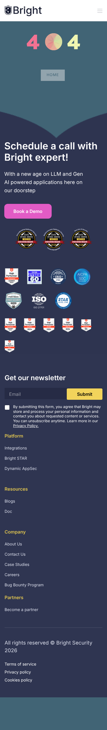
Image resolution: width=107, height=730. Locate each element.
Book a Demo (28, 211)
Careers (12, 574)
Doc (8, 511)
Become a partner (21, 609)
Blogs (10, 501)
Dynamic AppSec (21, 468)
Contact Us (15, 554)
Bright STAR (16, 458)
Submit (84, 394)
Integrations (16, 448)
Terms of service (20, 664)
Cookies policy (18, 680)
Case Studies (17, 564)
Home (53, 75)
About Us (13, 544)
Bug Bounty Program (24, 585)
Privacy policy (18, 672)
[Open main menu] (99, 11)
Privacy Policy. (26, 426)
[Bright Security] (23, 10)
